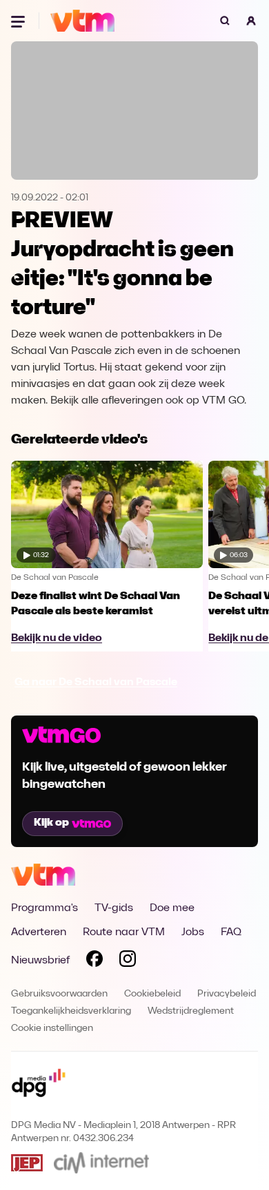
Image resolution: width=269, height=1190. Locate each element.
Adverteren (38, 932)
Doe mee (172, 908)
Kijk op (51, 822)
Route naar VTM (124, 932)
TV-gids (113, 908)
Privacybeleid (226, 994)
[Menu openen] (19, 20)
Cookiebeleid (152, 994)
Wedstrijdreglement (191, 1011)
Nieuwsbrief (40, 960)
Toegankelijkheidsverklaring (71, 1011)
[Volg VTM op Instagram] (127, 961)
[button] (251, 21)
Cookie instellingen (52, 1028)
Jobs (192, 932)
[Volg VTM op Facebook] (94, 961)
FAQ (231, 932)
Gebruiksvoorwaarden (59, 994)
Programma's (44, 908)
